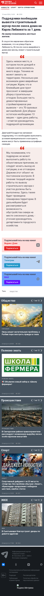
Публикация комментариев (14, 579)
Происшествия (11, 400)
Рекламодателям (29, 575)
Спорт (5, 450)
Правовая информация (31, 570)
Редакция (12, 575)
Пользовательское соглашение (15, 571)
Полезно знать (11, 350)
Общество (14, 291)
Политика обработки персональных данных (31, 579)
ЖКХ (4, 500)
